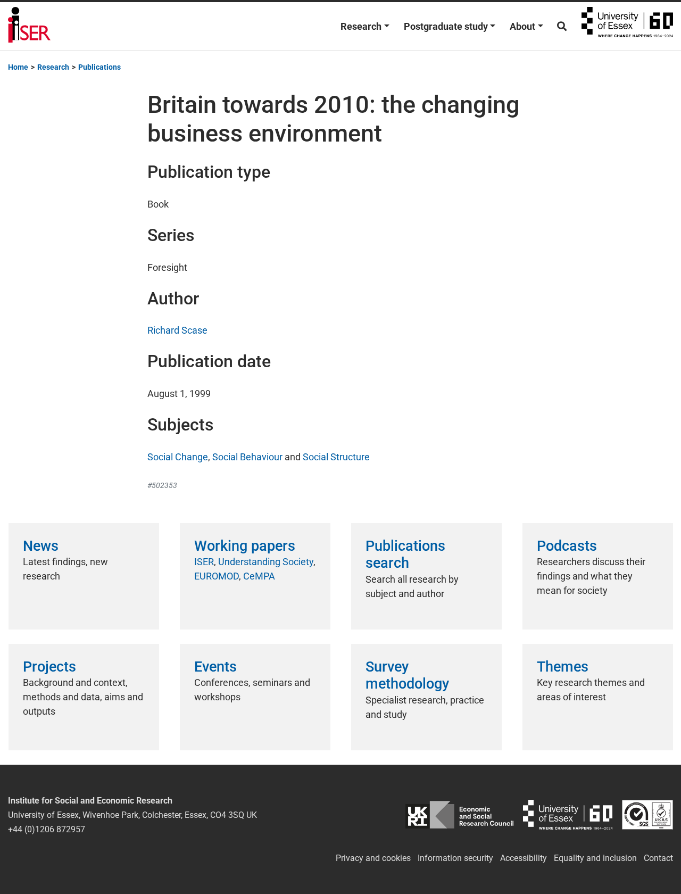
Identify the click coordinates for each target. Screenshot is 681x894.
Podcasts (567, 545)
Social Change (177, 456)
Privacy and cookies (373, 858)
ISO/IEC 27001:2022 (647, 815)
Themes (562, 666)
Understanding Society (265, 561)
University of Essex (627, 26)
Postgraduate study (446, 26)
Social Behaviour (247, 456)
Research (360, 26)
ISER (204, 561)
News (41, 545)
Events (215, 666)
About (522, 26)
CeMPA (259, 576)
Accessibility (523, 858)
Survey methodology (407, 675)
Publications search (405, 554)
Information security (455, 858)
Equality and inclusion (595, 858)
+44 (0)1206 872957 (46, 829)
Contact (658, 858)
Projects (49, 666)
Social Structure (336, 456)
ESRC (459, 815)
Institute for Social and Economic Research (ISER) (29, 26)
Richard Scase (177, 330)
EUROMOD (216, 576)
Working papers (244, 545)
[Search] (562, 26)
